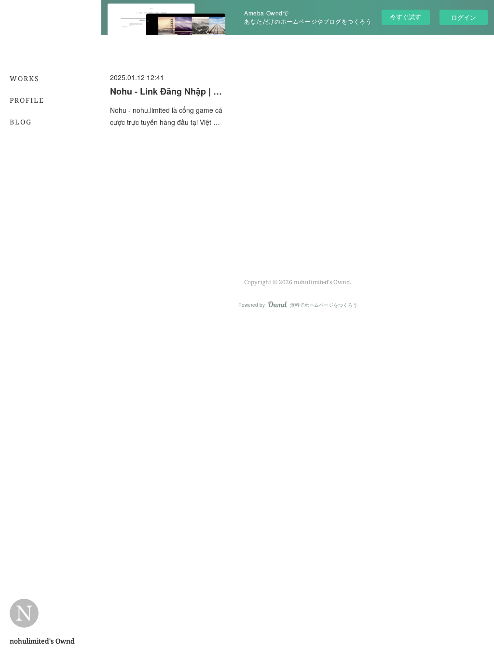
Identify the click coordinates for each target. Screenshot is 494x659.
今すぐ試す (405, 16)
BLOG (21, 121)
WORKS (25, 78)
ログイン (463, 17)
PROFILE (27, 100)
